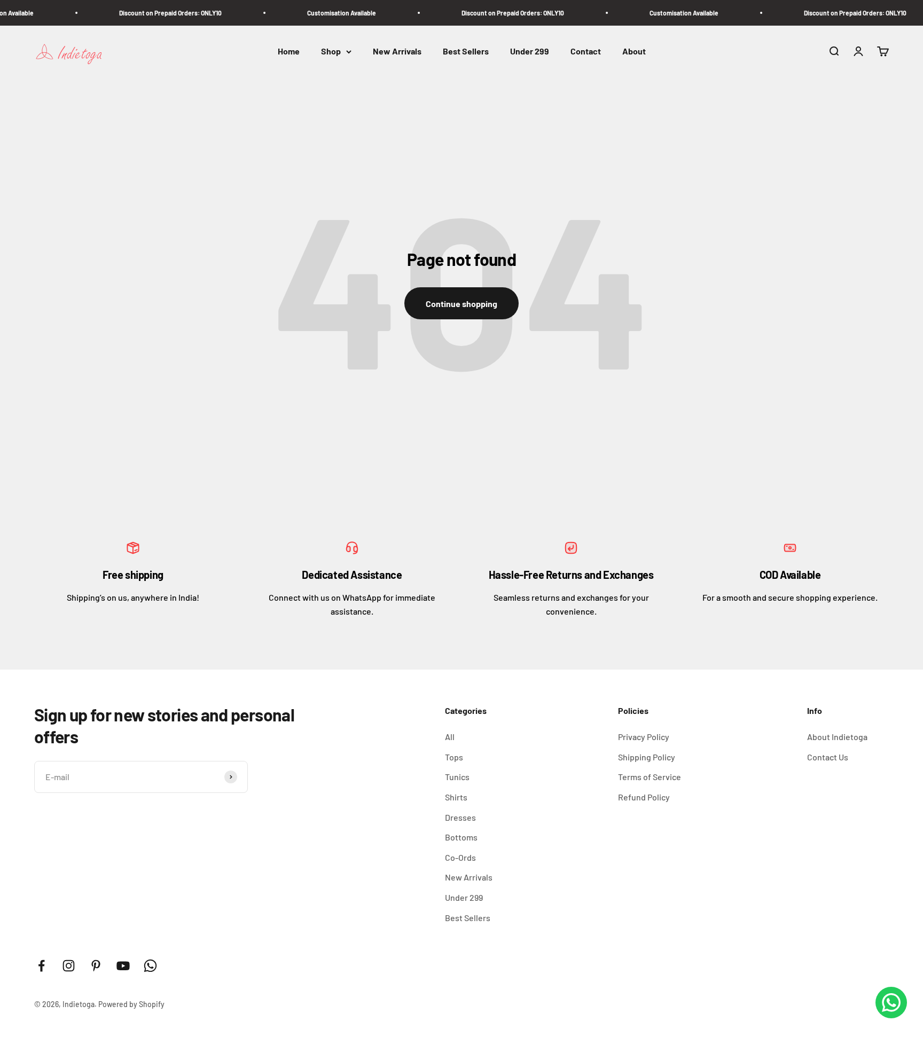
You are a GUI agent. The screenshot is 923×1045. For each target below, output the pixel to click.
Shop (331, 51)
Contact (585, 51)
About (634, 51)
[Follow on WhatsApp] (150, 965)
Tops (454, 757)
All (450, 737)
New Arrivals (397, 51)
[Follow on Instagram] (68, 965)
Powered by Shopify (131, 1004)
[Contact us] (891, 1002)
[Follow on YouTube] (123, 965)
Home (289, 51)
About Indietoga (837, 737)
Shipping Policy (646, 757)
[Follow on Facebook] (41, 965)
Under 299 (529, 51)
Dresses (460, 817)
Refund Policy (644, 797)
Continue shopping (461, 303)
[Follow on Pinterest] (96, 965)
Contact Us (827, 757)
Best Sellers (466, 51)
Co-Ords (460, 857)
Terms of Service (649, 777)
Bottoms (461, 837)
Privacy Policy (643, 737)
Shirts (456, 797)
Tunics (457, 777)
